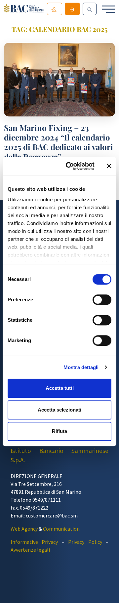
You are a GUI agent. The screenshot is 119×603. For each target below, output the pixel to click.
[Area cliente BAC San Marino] (72, 9)
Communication (61, 528)
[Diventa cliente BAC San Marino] (54, 9)
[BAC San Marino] (24, 9)
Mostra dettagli (81, 367)
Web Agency (24, 528)
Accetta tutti (60, 388)
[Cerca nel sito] (90, 9)
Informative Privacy (34, 542)
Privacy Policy (85, 542)
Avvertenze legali (30, 549)
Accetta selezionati (59, 410)
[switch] (102, 299)
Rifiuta (59, 431)
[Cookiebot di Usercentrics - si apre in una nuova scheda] (70, 166)
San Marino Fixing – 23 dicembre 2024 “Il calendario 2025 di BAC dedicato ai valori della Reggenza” (58, 142)
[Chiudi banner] (109, 166)
